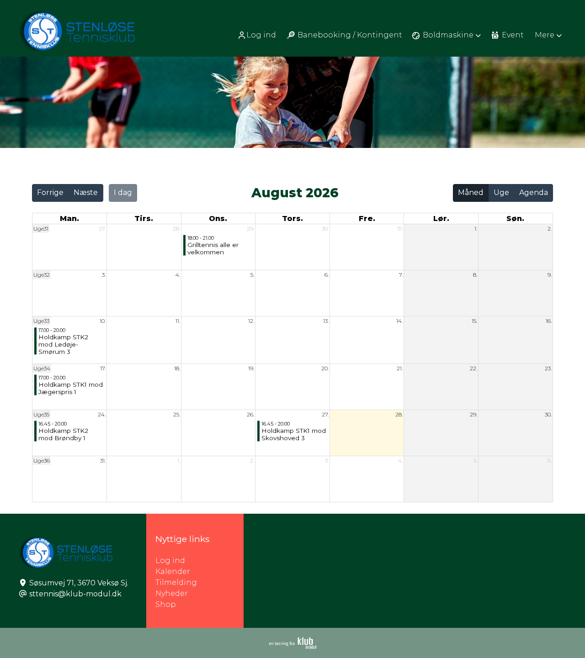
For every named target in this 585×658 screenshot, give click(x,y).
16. (549, 320)
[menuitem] (257, 35)
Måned (471, 192)
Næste (86, 192)
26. (250, 414)
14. (399, 320)
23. (548, 368)
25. (176, 414)
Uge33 (41, 320)
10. (103, 320)
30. (325, 228)
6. (326, 274)
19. (251, 368)
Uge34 (41, 368)
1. (475, 228)
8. (475, 274)
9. (550, 274)
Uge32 (41, 274)
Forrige (50, 192)
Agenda (533, 192)
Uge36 (41, 460)
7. (401, 274)
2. (550, 228)
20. (325, 368)
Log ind (261, 35)
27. (102, 228)
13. (326, 320)
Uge (501, 192)
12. (251, 320)
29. (250, 228)
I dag (123, 192)
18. (177, 368)
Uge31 (40, 228)
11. (178, 320)
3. (104, 274)
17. (103, 368)
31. (400, 228)
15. (474, 320)
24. (102, 414)
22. (473, 368)
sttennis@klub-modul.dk (75, 594)
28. (176, 228)
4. (178, 274)
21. (400, 368)
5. (252, 274)
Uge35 (41, 414)
